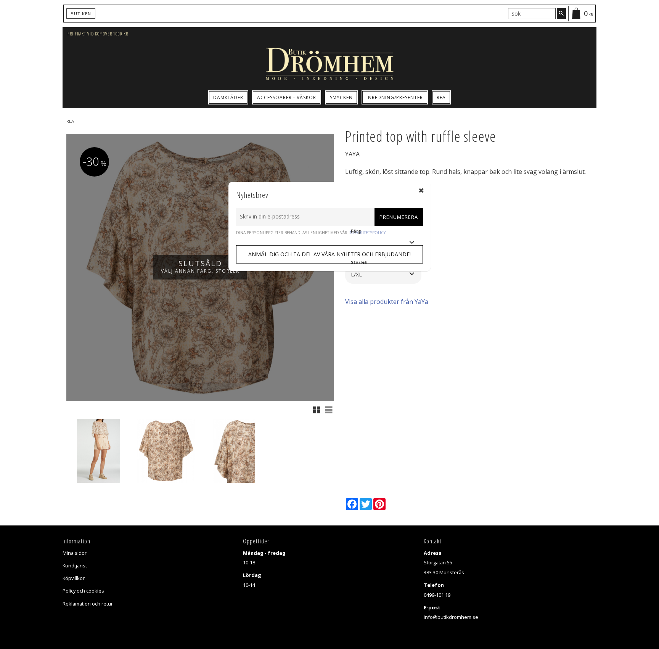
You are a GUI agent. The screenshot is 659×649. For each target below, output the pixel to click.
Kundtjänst (75, 565)
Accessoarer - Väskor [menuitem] (286, 97)
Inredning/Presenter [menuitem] (394, 97)
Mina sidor (75, 552)
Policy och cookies (83, 590)
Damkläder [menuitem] (228, 97)
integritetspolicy (367, 232)
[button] (316, 410)
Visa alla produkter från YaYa (386, 301)
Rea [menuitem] (441, 97)
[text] (444, 204)
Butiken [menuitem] (81, 13)
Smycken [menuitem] (341, 97)
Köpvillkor (74, 578)
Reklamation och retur (88, 603)
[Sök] (561, 13)
